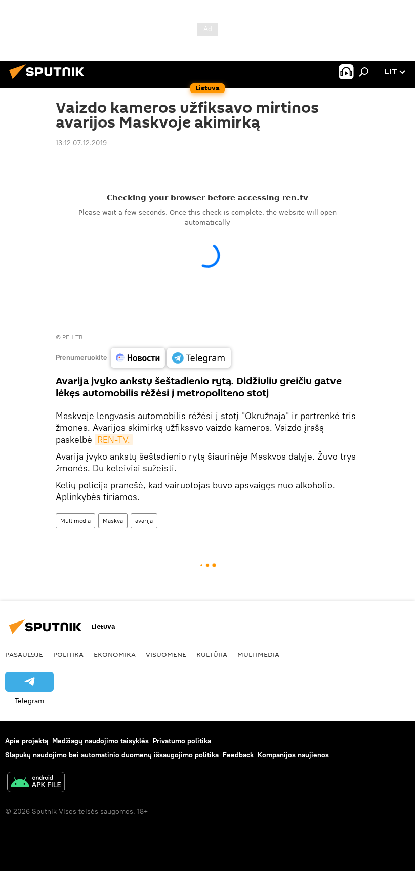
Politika (68, 654)
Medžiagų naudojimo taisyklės (100, 740)
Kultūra (211, 654)
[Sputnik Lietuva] (49, 80)
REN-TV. (113, 439)
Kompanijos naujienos (293, 754)
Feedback (238, 754)
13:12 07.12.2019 (81, 142)
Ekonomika (115, 654)
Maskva (113, 520)
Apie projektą (26, 740)
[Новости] (138, 358)
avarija (144, 520)
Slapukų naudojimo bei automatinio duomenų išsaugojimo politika (112, 754)
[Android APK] (36, 783)
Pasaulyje (24, 654)
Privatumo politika (182, 740)
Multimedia (75, 520)
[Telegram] (199, 358)
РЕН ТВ (72, 337)
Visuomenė (166, 654)
